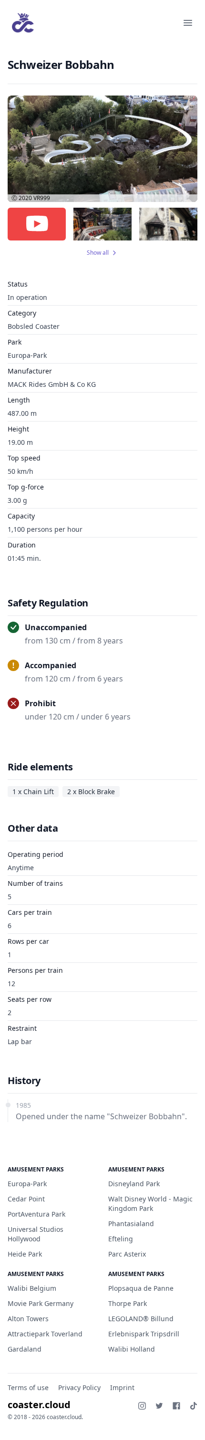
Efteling (120, 1238)
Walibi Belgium (32, 1288)
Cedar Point (26, 1198)
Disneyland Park (134, 1183)
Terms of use (28, 1387)
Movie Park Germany (40, 1303)
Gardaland (24, 1349)
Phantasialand (131, 1223)
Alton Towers (28, 1318)
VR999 (41, 198)
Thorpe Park (127, 1303)
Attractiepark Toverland (45, 1333)
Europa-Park (27, 355)
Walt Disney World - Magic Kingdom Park (150, 1203)
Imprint (122, 1387)
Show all (98, 253)
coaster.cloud (39, 1404)
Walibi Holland (131, 1349)
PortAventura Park (36, 1214)
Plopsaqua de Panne (141, 1288)
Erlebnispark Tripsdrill (143, 1333)
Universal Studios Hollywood (35, 1234)
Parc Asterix (127, 1253)
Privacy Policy (79, 1387)
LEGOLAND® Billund (141, 1318)
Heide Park (25, 1253)
